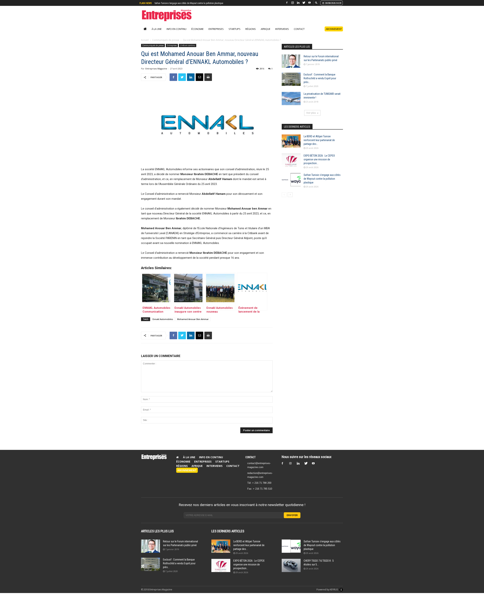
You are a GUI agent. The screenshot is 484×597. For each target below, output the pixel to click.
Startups (234, 33)
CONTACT (250, 461)
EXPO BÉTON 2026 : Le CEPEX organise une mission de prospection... (319, 163)
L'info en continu (187, 49)
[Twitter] (304, 2)
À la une (157, 33)
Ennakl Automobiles (163, 323)
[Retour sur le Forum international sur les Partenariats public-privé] (291, 65)
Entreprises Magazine (156, 72)
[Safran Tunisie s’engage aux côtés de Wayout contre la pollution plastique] (291, 183)
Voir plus (311, 116)
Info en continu (176, 33)
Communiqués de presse (165, 44)
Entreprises (216, 33)
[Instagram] (292, 2)
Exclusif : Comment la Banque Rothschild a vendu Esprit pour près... (320, 82)
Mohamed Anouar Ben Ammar (193, 323)
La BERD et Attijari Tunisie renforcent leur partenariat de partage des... (319, 144)
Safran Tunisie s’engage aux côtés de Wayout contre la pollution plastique (322, 182)
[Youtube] (309, 2)
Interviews (282, 33)
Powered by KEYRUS (327, 593)
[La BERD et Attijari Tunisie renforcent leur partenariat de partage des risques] (291, 145)
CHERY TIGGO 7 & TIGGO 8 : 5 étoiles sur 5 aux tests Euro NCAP (184, 3)
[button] (316, 2)
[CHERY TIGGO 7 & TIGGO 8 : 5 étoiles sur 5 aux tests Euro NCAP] (291, 569)
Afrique (265, 33)
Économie (197, 33)
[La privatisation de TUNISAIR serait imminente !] (291, 102)
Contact (299, 33)
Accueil (145, 44)
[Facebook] (287, 2)
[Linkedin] (298, 2)
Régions (250, 33)
